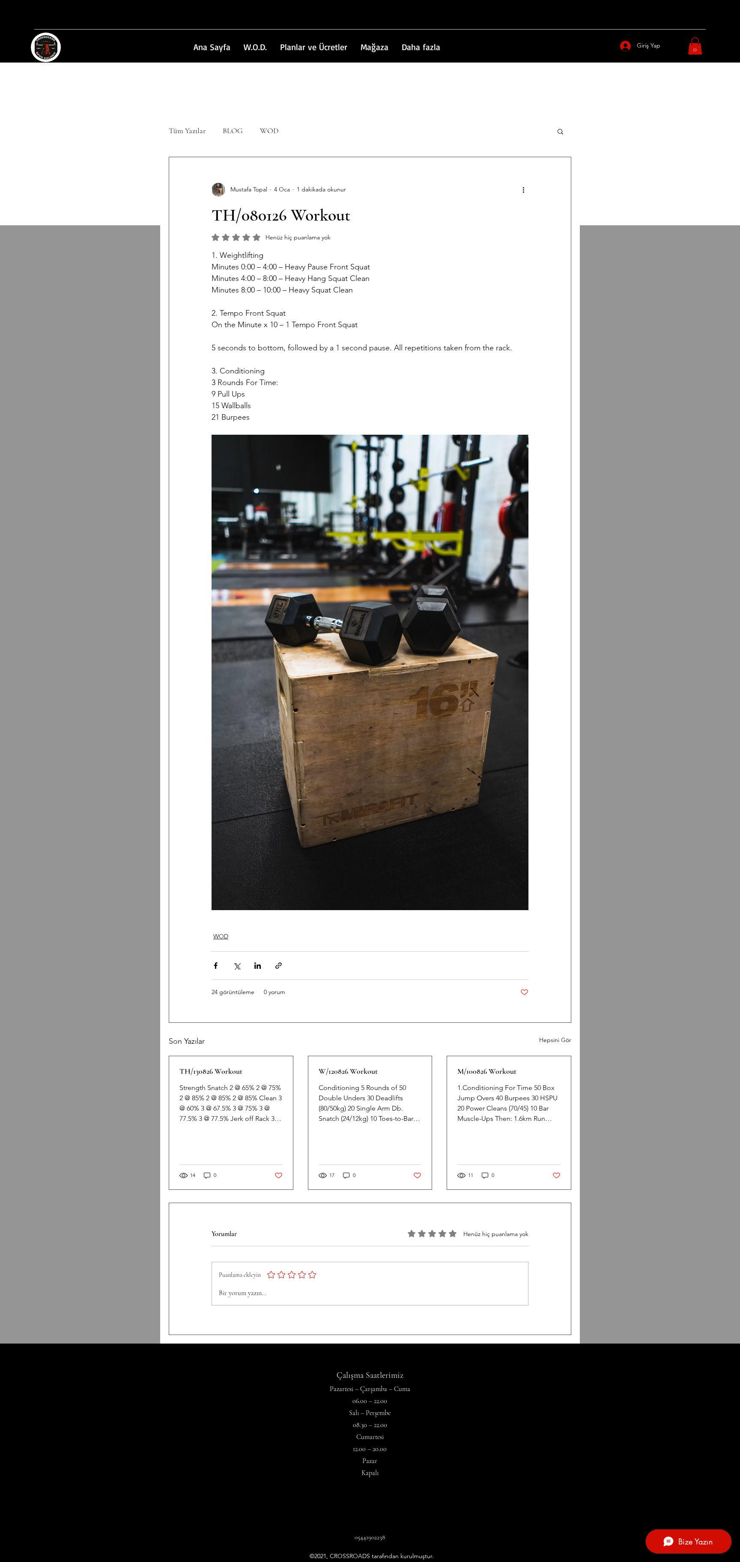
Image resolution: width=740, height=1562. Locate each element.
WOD (269, 130)
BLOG (233, 130)
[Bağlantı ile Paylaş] (279, 966)
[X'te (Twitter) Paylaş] (237, 966)
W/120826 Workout (348, 1071)
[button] (695, 46)
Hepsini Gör (555, 1040)
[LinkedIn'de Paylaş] (258, 966)
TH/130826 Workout (210, 1071)
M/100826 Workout (486, 1071)
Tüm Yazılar (187, 130)
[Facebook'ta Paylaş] (216, 966)
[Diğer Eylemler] (523, 190)
